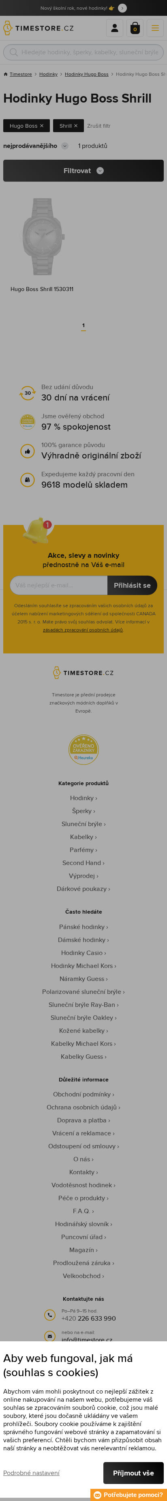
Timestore (21, 74)
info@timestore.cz (87, 1340)
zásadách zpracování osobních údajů (83, 629)
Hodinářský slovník (82, 1224)
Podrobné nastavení (31, 1472)
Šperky (82, 811)
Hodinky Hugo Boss (87, 74)
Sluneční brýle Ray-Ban (82, 1004)
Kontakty (81, 1172)
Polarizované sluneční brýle (81, 991)
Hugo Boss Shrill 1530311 (42, 289)
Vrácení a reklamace (81, 1133)
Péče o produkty (81, 1198)
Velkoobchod (82, 1275)
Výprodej (82, 875)
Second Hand (81, 862)
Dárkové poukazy (82, 888)
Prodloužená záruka (82, 1263)
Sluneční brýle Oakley (82, 1017)
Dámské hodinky (81, 939)
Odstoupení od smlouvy (82, 1146)
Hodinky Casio (82, 952)
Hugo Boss (24, 126)
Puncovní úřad (82, 1237)
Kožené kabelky (82, 1030)
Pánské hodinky (82, 926)
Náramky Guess (82, 978)
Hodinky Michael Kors (82, 965)
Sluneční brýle (82, 824)
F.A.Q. (81, 1211)
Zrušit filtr (99, 125)
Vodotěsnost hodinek (81, 1185)
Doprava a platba (82, 1120)
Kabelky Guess (82, 1056)
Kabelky (81, 837)
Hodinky (48, 74)
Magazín (81, 1250)
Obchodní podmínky (82, 1094)
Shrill (66, 126)
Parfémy (82, 849)
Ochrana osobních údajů (82, 1107)
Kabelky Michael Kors (81, 1043)
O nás (81, 1159)
